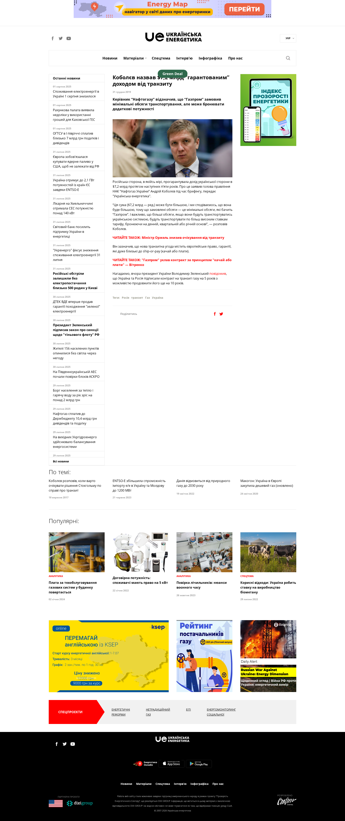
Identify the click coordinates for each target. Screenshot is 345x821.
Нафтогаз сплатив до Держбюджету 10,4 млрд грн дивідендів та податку (75, 418)
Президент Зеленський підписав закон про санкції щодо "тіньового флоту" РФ (76, 330)
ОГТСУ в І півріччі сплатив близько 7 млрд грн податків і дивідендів (76, 138)
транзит (137, 297)
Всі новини (61, 461)
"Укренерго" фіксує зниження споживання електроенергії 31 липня (76, 255)
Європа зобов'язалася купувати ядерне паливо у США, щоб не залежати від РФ (76, 162)
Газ (147, 297)
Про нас (235, 58)
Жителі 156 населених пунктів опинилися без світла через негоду (76, 353)
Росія (125, 297)
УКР (288, 38)
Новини (109, 58)
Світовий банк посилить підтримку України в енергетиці (71, 232)
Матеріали (133, 58)
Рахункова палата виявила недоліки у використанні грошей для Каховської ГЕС (74, 115)
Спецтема (161, 58)
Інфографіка (210, 58)
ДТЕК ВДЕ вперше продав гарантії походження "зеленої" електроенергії (76, 306)
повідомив (217, 273)
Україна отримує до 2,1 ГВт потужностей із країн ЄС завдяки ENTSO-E (73, 185)
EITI (188, 709)
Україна (157, 297)
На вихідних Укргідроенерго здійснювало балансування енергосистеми (75, 442)
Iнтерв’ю (184, 58)
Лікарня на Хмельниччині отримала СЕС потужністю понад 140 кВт (73, 208)
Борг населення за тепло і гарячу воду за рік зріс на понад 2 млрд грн (73, 395)
